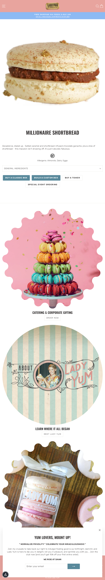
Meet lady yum (52, 434)
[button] (5, 574)
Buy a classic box (16, 178)
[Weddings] (52, 491)
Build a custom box (46, 178)
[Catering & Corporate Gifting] (52, 259)
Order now (52, 318)
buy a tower (72, 178)
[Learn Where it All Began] (52, 375)
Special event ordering (42, 184)
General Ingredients (16, 168)
